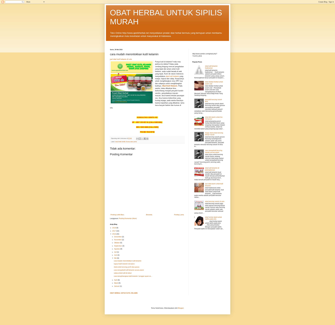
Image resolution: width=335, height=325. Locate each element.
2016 (114, 234)
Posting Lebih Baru (117, 215)
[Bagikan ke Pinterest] (147, 138)
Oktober (117, 243)
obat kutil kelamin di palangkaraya (212, 169)
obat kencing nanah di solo (214, 201)
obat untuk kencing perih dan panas (126, 267)
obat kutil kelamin (172, 76)
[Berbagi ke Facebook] (145, 138)
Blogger (181, 308)
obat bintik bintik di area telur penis (126, 141)
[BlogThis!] (140, 138)
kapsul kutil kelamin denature (124, 264)
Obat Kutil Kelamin (169, 86)
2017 (114, 231)
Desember (118, 237)
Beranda (149, 215)
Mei (115, 258)
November (118, 240)
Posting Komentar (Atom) (128, 218)
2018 (114, 228)
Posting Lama (179, 215)
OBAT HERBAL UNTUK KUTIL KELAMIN (124, 293)
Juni (116, 255)
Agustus (117, 249)
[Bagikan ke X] (142, 138)
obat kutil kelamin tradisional (211, 67)
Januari (117, 286)
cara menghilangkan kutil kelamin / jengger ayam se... (133, 276)
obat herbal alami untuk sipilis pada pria (213, 218)
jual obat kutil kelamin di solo (121, 59)
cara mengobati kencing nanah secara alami (213, 151)
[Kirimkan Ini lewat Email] (137, 138)
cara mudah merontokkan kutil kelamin (127, 261)
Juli (115, 252)
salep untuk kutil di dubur (123, 273)
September (118, 246)
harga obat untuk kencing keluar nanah (214, 134)
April (116, 280)
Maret (116, 283)
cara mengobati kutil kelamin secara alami (129, 270)
